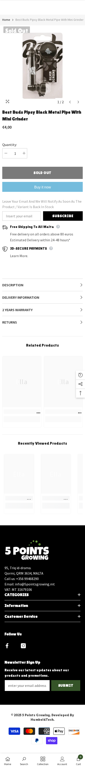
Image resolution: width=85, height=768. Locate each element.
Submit (65, 685)
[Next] (78, 102)
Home (6, 20)
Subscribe (62, 216)
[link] (22, 411)
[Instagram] (23, 645)
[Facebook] (7, 645)
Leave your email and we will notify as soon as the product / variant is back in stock (42, 204)
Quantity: (9, 144)
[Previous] (70, 102)
